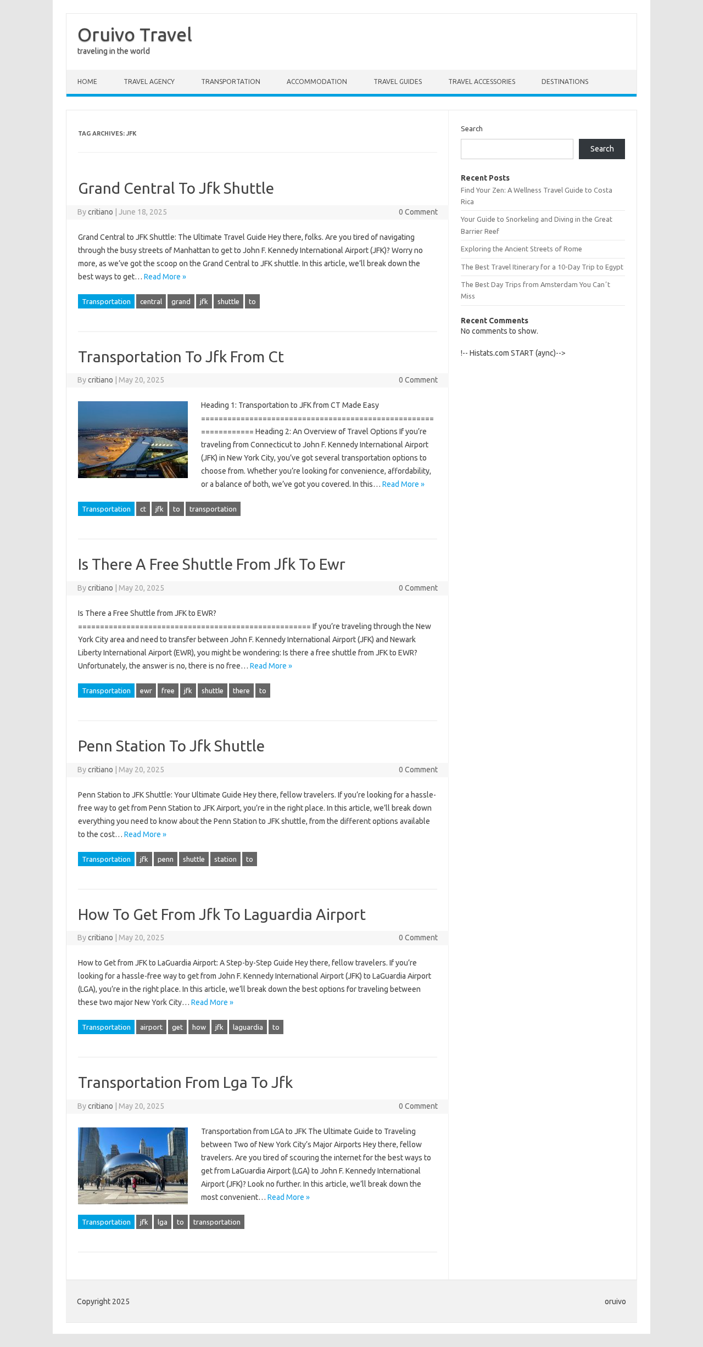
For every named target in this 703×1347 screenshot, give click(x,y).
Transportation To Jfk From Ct (181, 356)
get (177, 1027)
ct (143, 509)
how (199, 1027)
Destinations (565, 81)
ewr (146, 690)
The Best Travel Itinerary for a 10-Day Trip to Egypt (542, 267)
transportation (213, 509)
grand (181, 301)
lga (163, 1222)
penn (166, 859)
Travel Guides (397, 81)
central (151, 301)
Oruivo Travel (134, 34)
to (252, 301)
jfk (204, 301)
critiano (100, 211)
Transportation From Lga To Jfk (185, 1082)
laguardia (248, 1027)
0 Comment (418, 211)
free (168, 690)
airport (151, 1027)
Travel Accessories (481, 81)
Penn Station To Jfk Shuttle (171, 745)
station (225, 859)
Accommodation (317, 81)
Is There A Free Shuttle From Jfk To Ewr (211, 564)
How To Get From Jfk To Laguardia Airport (222, 914)
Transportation (230, 81)
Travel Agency (149, 81)
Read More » (165, 276)
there (241, 690)
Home (87, 81)
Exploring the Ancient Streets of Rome (521, 248)
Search (472, 128)
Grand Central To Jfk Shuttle (176, 188)
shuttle (228, 301)
